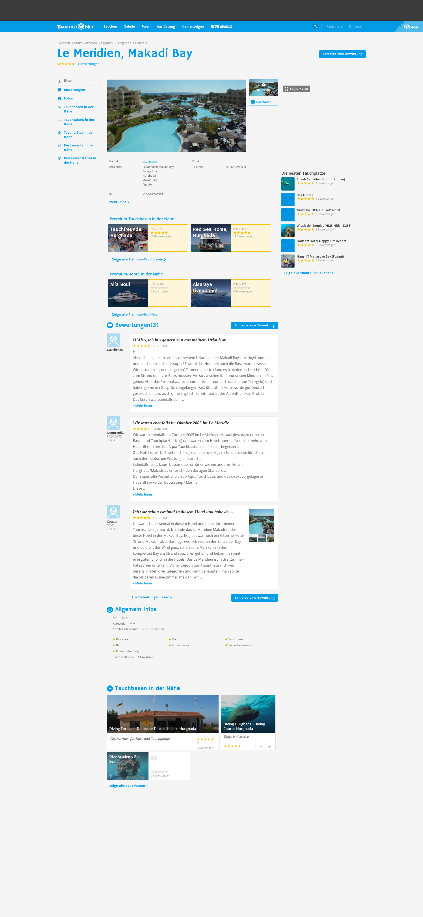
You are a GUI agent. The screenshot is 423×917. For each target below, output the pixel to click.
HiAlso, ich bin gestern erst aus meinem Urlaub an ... (182, 339)
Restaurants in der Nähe (79, 147)
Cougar (112, 521)
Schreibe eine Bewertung (342, 54)
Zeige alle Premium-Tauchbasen (137, 259)
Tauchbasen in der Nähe (78, 109)
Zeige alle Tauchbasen (127, 786)
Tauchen (110, 26)
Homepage (150, 161)
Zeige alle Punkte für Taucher (307, 273)
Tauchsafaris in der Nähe (79, 122)
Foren (145, 26)
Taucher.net (75, 26)
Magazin (221, 26)
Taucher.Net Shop (409, 26)
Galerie (129, 26)
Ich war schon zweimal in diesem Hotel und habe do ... (183, 511)
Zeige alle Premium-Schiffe (133, 315)
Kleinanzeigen (193, 26)
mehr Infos (117, 202)
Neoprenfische (118, 432)
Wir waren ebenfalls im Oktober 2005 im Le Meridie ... (183, 422)
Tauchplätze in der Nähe (79, 135)
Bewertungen (74, 90)
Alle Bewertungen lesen (150, 597)
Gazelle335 (115, 350)
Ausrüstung (166, 26)
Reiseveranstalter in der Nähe (80, 160)
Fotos (68, 98)
